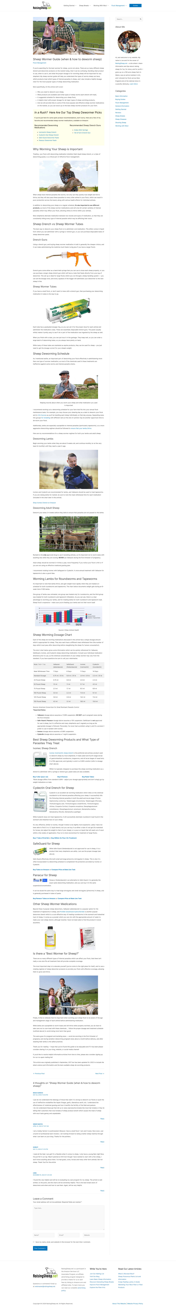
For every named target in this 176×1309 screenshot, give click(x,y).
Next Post (99, 1073)
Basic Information (121, 96)
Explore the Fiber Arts (97, 1287)
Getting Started (120, 109)
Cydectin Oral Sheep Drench (49, 135)
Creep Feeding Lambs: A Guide (129, 1282)
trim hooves (42, 415)
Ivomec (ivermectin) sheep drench (61, 753)
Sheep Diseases (120, 119)
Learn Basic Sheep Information (100, 1279)
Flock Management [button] (118, 5)
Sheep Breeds (120, 116)
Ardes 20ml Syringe (81, 130)
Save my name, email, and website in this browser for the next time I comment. (63, 1242)
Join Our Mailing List (97, 1274)
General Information (122, 106)
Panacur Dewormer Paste (47, 140)
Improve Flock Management (99, 1285)
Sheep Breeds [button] (84, 5)
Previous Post (39, 1073)
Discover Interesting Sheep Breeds (102, 1282)
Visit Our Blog (94, 1276)
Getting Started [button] (69, 5)
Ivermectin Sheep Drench (47, 132)
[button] (135, 5)
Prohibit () (72, 912)
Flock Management (39, 63)
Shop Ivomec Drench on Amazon (44, 503)
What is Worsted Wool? (126, 1274)
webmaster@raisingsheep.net (45, 1286)
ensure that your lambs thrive (81, 428)
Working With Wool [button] (100, 5)
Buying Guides (120, 99)
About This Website (119, 1303)
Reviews (118, 113)
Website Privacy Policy (135, 1303)
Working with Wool (121, 126)
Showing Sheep (120, 122)
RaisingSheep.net (121, 63)
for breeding (45, 418)
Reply (102, 1119)
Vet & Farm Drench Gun (82, 133)
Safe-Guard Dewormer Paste (49, 138)
